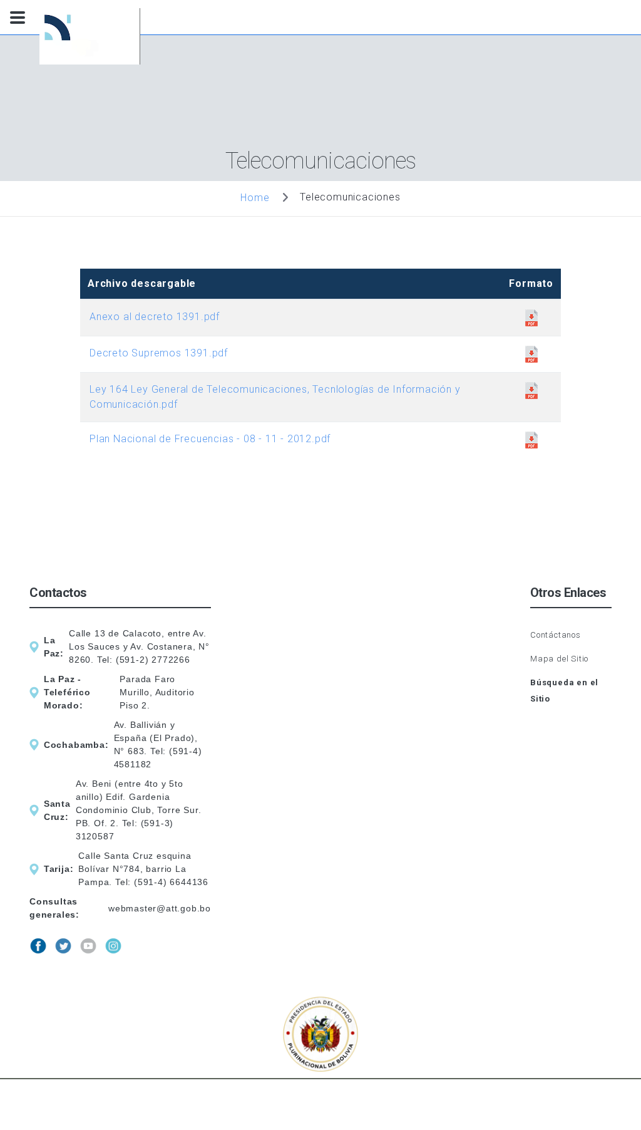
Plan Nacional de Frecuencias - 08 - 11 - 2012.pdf (210, 439)
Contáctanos (555, 635)
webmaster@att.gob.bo (159, 908)
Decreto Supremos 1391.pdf (159, 353)
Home (254, 197)
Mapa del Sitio (559, 658)
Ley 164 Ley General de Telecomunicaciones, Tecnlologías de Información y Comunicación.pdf (275, 396)
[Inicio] (93, 38)
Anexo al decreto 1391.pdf (155, 317)
